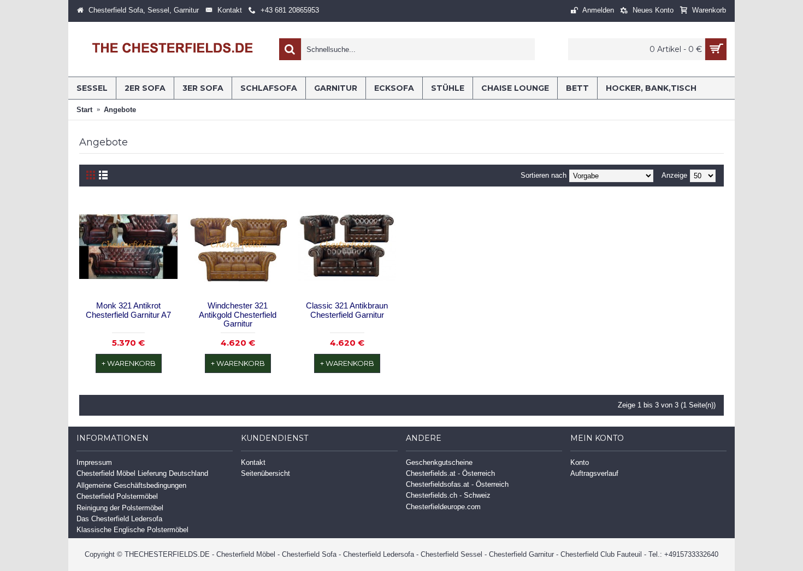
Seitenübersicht (265, 473)
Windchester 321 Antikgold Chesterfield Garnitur (237, 314)
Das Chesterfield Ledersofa (119, 519)
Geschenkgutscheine (439, 462)
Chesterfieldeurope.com (443, 507)
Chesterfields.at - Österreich (450, 473)
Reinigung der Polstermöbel (119, 508)
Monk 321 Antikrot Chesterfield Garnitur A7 (128, 310)
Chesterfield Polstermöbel (117, 496)
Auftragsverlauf (594, 473)
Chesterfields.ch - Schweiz (448, 495)
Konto (579, 462)
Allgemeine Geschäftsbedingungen (131, 485)
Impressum (94, 462)
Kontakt (253, 462)
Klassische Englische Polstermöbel (132, 530)
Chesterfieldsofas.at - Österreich (457, 484)
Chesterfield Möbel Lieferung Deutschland (142, 473)
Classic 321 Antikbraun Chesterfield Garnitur (347, 310)
